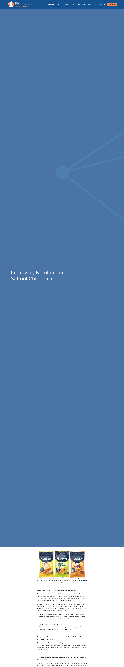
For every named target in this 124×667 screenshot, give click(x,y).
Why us (67, 4)
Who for (60, 4)
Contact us (112, 4)
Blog (84, 4)
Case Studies (76, 4)
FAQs (95, 4)
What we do (51, 4)
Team (89, 4)
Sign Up (102, 4)
